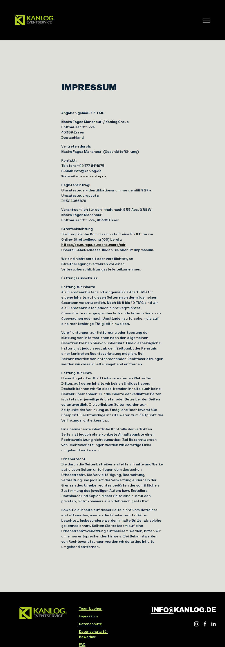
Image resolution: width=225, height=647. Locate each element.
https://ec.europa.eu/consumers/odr (93, 244)
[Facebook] (205, 624)
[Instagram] (196, 624)
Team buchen (90, 608)
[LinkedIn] (213, 624)
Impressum (88, 616)
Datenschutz (90, 624)
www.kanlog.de (93, 176)
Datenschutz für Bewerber (93, 634)
